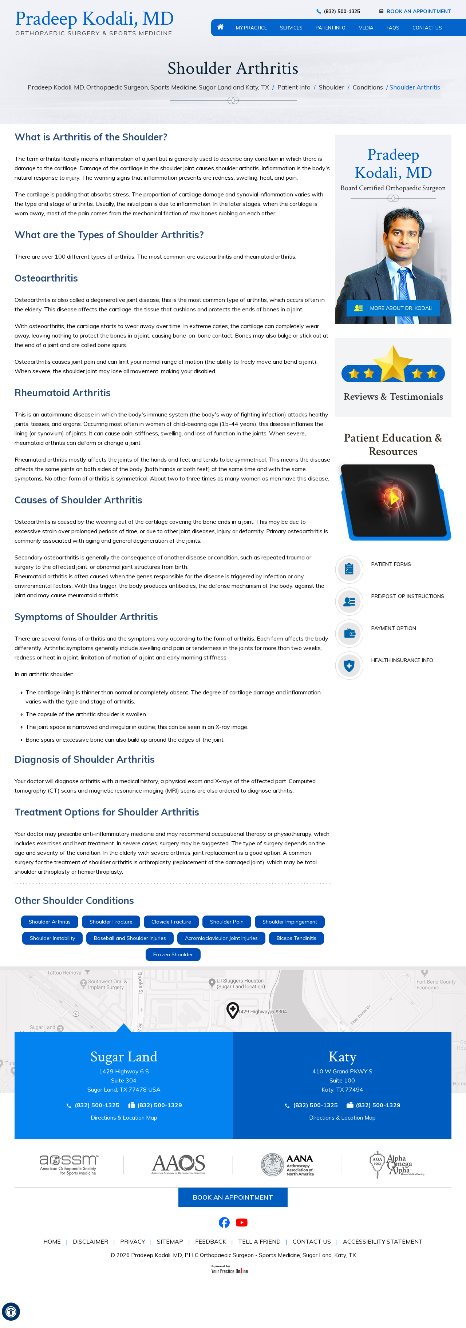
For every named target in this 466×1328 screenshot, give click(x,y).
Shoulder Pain (227, 921)
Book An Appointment (419, 11)
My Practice (251, 28)
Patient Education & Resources (393, 445)
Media (366, 28)
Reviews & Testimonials (393, 396)
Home (220, 27)
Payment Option (393, 628)
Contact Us (427, 28)
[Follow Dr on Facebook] (224, 1222)
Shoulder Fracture (111, 921)
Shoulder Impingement (289, 921)
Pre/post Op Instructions (407, 596)
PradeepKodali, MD (393, 168)
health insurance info (402, 660)
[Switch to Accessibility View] (11, 1312)
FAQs (393, 28)
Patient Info (330, 28)
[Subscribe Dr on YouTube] (242, 1222)
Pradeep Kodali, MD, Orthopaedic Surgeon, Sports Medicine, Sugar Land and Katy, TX (149, 87)
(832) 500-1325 (342, 11)
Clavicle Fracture (171, 921)
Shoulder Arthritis (50, 921)
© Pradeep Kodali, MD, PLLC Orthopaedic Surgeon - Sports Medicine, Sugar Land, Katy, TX (233, 1255)
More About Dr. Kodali (401, 308)
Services (291, 28)
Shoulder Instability (52, 938)
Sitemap (170, 1241)
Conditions (368, 87)
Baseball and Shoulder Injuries (130, 938)
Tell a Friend (259, 1241)
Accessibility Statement (383, 1241)
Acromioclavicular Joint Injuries (221, 938)
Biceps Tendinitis (296, 938)
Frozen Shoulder (173, 954)
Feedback (210, 1241)
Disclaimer (90, 1241)
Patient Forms (391, 564)
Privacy (132, 1241)
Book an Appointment (233, 1197)
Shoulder (332, 87)
